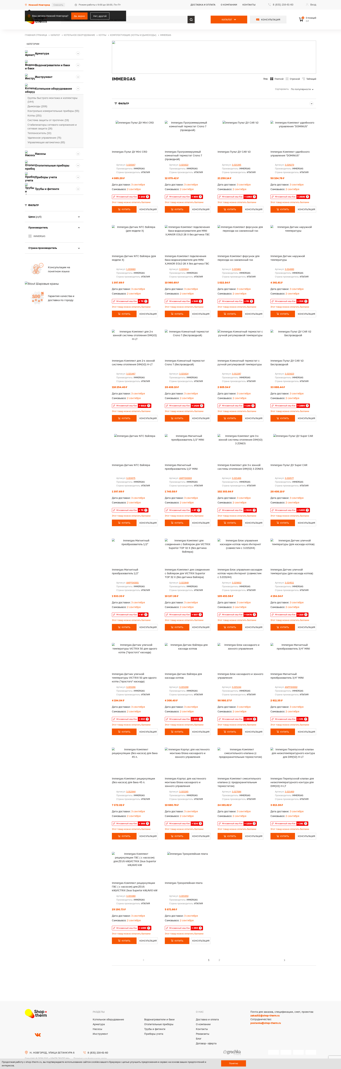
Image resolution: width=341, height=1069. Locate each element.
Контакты (249, 4)
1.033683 (131, 269)
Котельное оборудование (108, 1019)
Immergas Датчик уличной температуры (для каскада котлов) (291, 571)
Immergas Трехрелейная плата (183, 882)
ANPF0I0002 (291, 687)
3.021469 (289, 791)
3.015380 (131, 896)
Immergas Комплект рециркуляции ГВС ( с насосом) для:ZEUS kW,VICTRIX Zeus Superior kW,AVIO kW (134, 886)
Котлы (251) (35, 115)
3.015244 (236, 687)
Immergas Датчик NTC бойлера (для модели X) (134, 258)
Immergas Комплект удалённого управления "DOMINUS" (290, 153)
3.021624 (183, 373)
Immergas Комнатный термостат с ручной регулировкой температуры (240, 362)
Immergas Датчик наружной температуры (287, 258)
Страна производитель (42, 247)
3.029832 (236, 582)
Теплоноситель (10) (39, 133)
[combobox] (303, 89)
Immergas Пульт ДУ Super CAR (288, 465)
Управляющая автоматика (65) (46, 142)
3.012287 (236, 373)
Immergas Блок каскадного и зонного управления (240, 675)
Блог (198, 1038)
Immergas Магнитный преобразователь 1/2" (125, 571)
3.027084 (236, 791)
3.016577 (289, 478)
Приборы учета (153, 1033)
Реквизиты (202, 1033)
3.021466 (236, 478)
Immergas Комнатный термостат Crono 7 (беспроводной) (185, 362)
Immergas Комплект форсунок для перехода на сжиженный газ (238, 258)
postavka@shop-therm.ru (265, 1022)
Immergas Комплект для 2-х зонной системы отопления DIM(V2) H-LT (133, 362)
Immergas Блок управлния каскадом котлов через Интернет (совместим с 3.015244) (240, 573)
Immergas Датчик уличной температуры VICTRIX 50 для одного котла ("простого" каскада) (134, 677)
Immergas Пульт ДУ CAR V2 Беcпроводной (287, 362)
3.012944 (131, 791)
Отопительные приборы (158, 1024)
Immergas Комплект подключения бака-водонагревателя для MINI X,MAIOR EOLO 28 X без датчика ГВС (187, 260)
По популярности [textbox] (301, 89)
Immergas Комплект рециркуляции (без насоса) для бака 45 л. (133, 780)
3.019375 (130, 478)
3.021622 (183, 164)
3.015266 (131, 687)
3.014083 (289, 269)
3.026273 (289, 164)
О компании (229, 4)
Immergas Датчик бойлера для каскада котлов (183, 675)
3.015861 (236, 269)
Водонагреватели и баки (159, 1019)
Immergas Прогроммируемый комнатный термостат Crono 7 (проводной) (183, 155)
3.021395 (236, 164)
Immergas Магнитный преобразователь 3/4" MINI (287, 675)
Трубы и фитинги (154, 1028)
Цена (35, 216)
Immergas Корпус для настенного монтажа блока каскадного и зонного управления (185, 782)
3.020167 (130, 164)
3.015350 (183, 896)
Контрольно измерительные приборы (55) (53, 110)
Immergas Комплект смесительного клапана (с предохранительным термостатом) (239, 782)
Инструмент (100, 1033)
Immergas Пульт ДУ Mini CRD (129, 151)
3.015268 (183, 687)
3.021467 (130, 373)
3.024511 (289, 582)
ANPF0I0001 (132, 582)
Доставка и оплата (203, 4)
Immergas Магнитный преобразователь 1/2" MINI (181, 466)
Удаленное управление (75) (44, 137)
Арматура (99, 1024)
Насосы (97, 1028)
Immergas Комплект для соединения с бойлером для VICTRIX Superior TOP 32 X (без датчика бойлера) (187, 573)
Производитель (38, 227)
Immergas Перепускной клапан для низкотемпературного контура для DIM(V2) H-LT (292, 782)
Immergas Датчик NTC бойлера (131, 465)
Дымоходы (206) (37, 106)
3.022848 (184, 582)
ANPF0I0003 (185, 478)
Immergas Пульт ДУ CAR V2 (234, 151)
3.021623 (289, 373)
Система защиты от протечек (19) (48, 120)
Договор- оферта (206, 1043)
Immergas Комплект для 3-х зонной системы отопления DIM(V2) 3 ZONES (240, 466)
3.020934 (184, 269)
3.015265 (183, 791)
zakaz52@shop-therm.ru (265, 1015)
